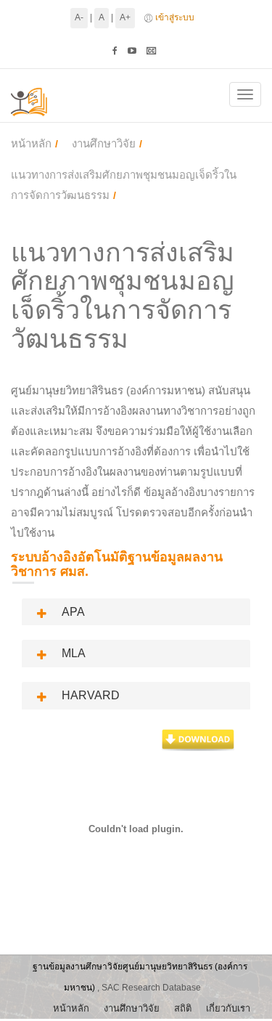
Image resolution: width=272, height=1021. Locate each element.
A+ (125, 17)
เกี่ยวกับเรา (228, 1008)
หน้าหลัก (31, 143)
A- (79, 17)
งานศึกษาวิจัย (104, 143)
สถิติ (182, 1008)
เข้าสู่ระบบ (174, 17)
